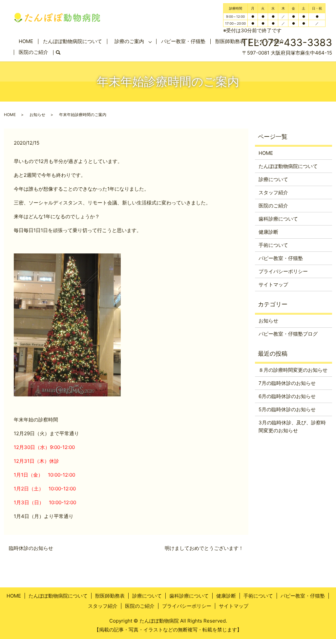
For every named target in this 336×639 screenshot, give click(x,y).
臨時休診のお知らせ (31, 548)
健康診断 (268, 232)
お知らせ (37, 114)
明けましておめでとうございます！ (204, 548)
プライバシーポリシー (283, 271)
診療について (273, 179)
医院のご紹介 (33, 52)
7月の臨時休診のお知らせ (287, 383)
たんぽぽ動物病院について (72, 41)
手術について (273, 245)
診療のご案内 (129, 41)
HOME (26, 41)
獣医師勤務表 (110, 596)
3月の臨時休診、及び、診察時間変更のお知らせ (292, 426)
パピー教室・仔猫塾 (183, 41)
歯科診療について (278, 219)
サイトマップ (273, 284)
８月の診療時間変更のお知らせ (293, 370)
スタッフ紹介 (273, 192)
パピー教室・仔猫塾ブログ (288, 334)
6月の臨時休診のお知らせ (287, 396)
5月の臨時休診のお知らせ (287, 409)
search (60, 53)
